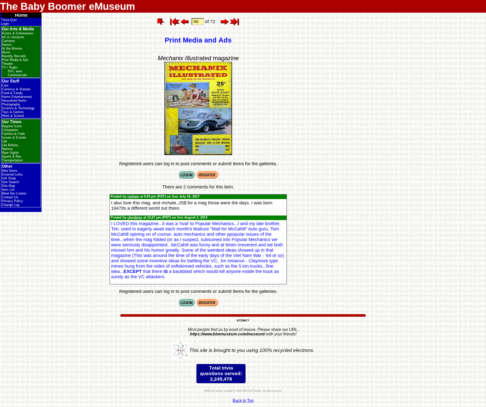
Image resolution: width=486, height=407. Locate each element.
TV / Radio (9, 67)
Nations (7, 149)
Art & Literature (13, 37)
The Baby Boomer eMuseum (67, 6)
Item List (8, 189)
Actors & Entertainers (17, 33)
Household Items (14, 100)
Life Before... (11, 145)
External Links (12, 174)
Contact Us (10, 197)
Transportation (12, 160)
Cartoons (8, 41)
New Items (9, 171)
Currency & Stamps (16, 89)
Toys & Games (13, 112)
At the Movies (12, 48)
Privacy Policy (12, 201)
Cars (5, 85)
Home (21, 15)
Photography (11, 104)
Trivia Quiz (9, 20)
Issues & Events (14, 137)
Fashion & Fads (13, 134)
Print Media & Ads (15, 60)
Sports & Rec (12, 156)
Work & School (13, 116)
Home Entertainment (17, 97)
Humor (6, 45)
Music (6, 52)
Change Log (10, 205)
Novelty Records (14, 56)
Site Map (8, 186)
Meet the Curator (14, 193)
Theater (7, 64)
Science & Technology (18, 108)
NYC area (15, 71)
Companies (10, 130)
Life (4, 141)
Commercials (17, 75)
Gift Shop (9, 178)
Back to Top (243, 400)
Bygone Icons (12, 126)
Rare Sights (10, 153)
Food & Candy (12, 93)
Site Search (10, 182)
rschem (133, 196)
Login (5, 24)
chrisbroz (134, 217)
